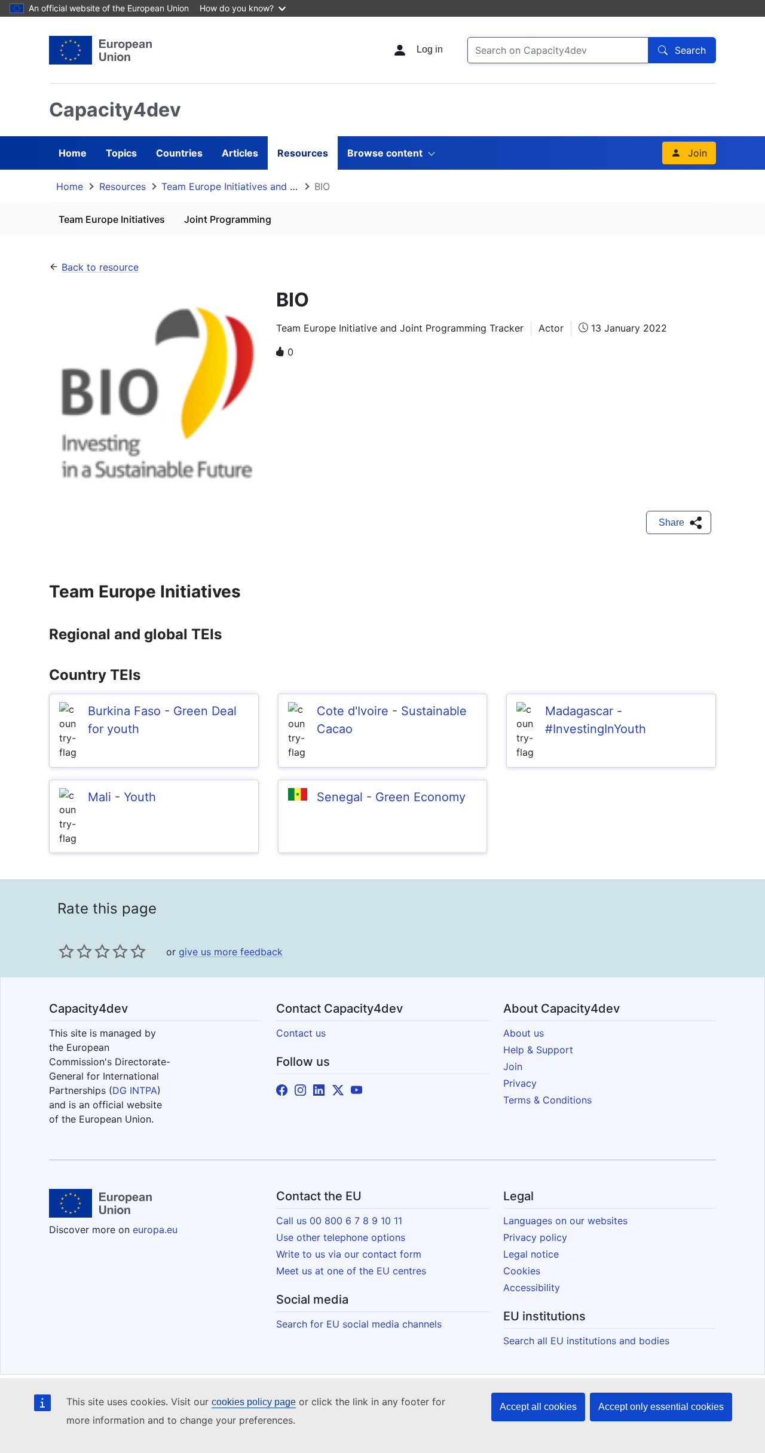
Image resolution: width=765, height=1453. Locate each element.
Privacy (520, 1083)
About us (523, 1033)
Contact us (301, 1033)
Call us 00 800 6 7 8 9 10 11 (339, 1221)
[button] (678, 523)
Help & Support (538, 1050)
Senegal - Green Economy (391, 797)
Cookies (521, 1271)
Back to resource (100, 267)
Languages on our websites (565, 1221)
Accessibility (531, 1287)
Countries (179, 153)
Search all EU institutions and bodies (586, 1341)
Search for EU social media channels (359, 1324)
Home (73, 153)
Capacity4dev (115, 109)
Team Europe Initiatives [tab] (112, 219)
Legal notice (531, 1254)
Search (690, 50)
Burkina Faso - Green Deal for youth (162, 720)
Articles (240, 153)
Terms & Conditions (547, 1100)
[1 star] (66, 951)
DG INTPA (134, 1090)
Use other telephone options (340, 1237)
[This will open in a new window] (100, 50)
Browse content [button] (385, 153)
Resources (302, 153)
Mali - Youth (122, 797)
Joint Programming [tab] (227, 219)
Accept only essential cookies (661, 1407)
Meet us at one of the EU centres (351, 1271)
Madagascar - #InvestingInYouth (595, 720)
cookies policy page (254, 1402)
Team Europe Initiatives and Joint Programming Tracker (287, 186)
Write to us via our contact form (348, 1254)
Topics (121, 153)
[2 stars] (75, 951)
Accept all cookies (538, 1407)
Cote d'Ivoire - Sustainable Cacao (392, 720)
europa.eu (155, 1230)
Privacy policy (535, 1237)
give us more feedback (231, 952)
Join (697, 153)
